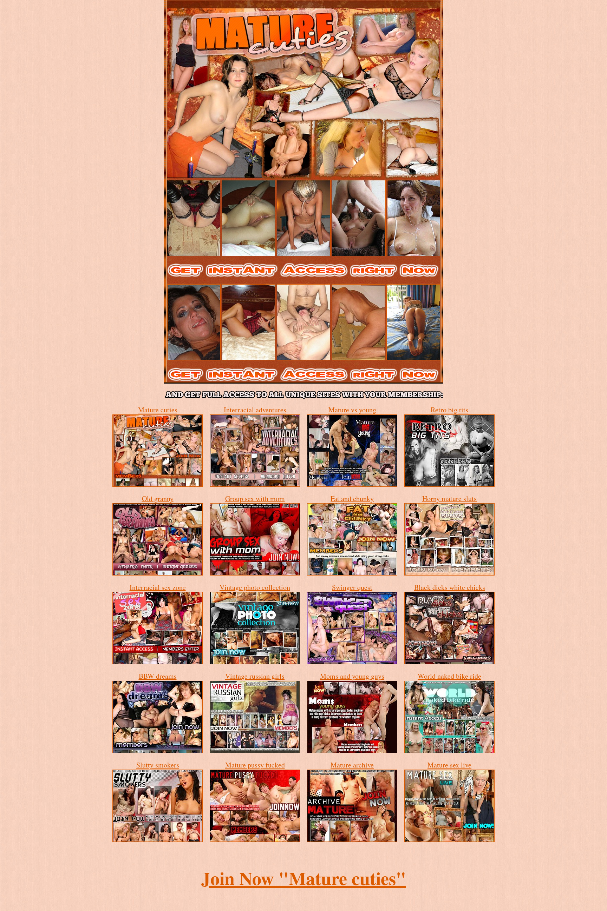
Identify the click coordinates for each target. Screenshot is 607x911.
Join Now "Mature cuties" (303, 878)
